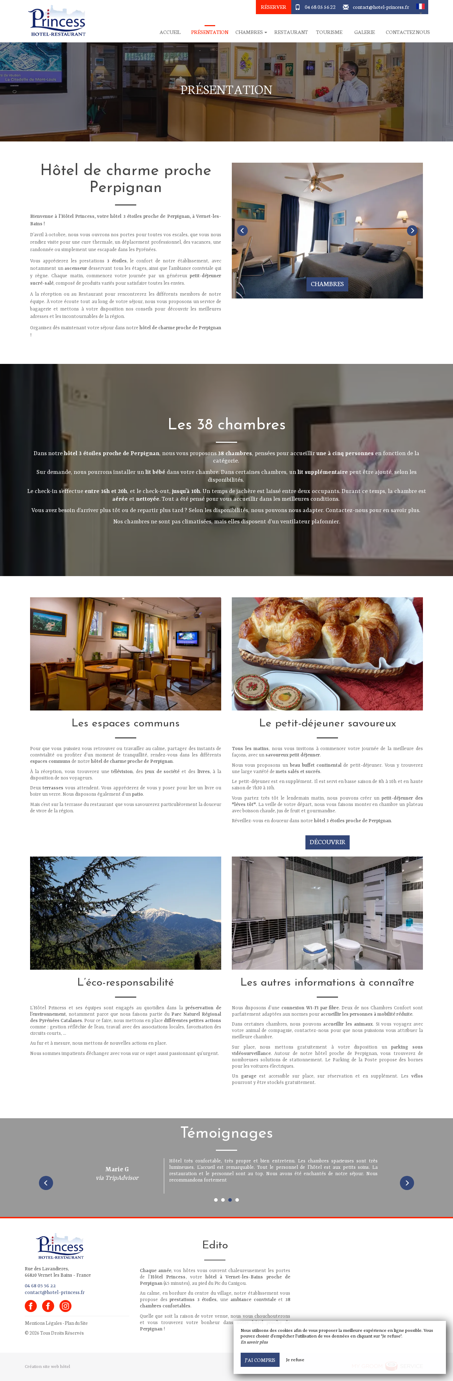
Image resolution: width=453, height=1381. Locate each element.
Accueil (170, 32)
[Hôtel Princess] (55, 21)
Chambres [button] (249, 32)
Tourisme (329, 32)
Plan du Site (76, 1322)
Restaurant (291, 32)
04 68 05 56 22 (320, 6)
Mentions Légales (43, 1322)
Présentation (209, 32)
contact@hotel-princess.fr (381, 6)
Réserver (273, 6)
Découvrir (327, 841)
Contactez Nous (408, 32)
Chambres (327, 283)
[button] (420, 7)
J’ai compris (260, 1359)
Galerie (364, 32)
